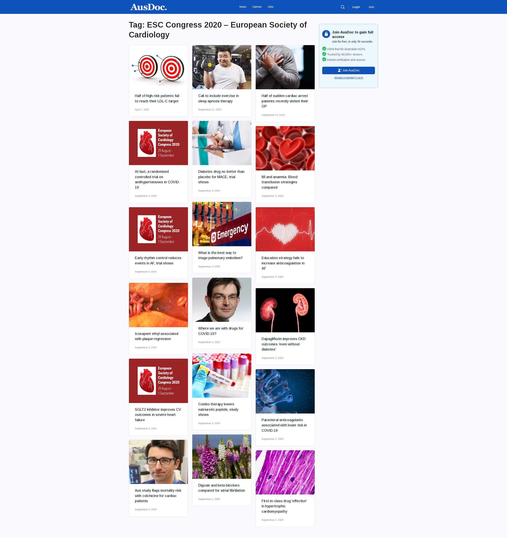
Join (371, 7)
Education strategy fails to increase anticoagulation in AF (283, 263)
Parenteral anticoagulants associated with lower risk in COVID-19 (284, 425)
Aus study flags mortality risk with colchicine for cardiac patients (158, 496)
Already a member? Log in (348, 77)
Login (356, 7)
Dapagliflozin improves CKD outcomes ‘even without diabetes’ (284, 344)
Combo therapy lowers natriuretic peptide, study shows (218, 409)
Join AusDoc (351, 70)
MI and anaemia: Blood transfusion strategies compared (279, 182)
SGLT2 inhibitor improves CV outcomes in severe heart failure (158, 415)
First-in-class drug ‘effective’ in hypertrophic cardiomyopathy (284, 506)
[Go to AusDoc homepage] (148, 6)
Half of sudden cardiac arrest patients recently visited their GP (285, 101)
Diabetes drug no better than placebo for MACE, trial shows (221, 177)
